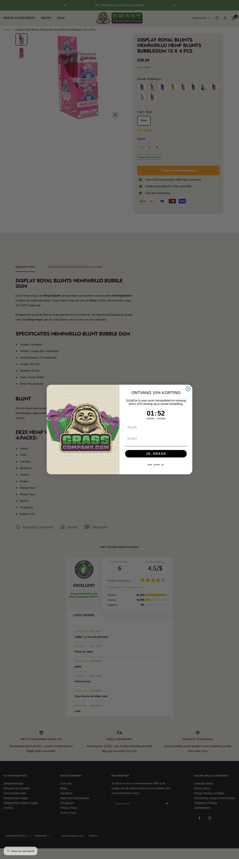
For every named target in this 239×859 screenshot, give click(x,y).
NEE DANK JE (156, 465)
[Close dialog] (188, 389)
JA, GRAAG (156, 453)
